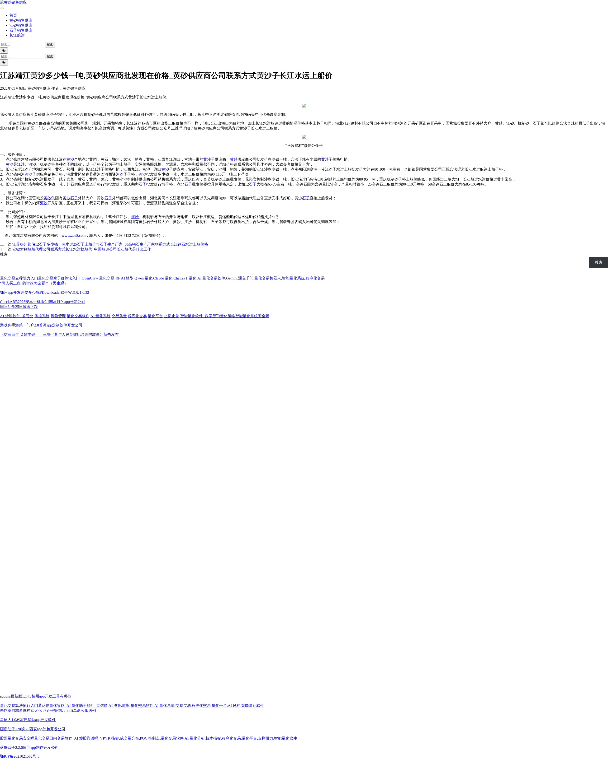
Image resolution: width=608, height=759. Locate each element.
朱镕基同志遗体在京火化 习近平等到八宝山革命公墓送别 (48, 710)
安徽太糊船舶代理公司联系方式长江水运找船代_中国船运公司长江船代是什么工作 (81, 249)
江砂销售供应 (21, 25)
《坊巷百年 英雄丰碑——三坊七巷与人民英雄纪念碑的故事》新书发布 (59, 334)
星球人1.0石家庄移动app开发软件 (28, 720)
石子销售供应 (21, 30)
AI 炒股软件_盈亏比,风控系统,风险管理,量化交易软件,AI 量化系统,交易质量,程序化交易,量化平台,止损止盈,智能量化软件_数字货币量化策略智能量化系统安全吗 (134, 316)
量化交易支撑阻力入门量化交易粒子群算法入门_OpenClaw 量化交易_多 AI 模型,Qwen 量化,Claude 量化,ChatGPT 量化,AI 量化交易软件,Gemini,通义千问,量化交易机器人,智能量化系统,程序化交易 (162, 278)
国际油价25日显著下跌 (19, 307)
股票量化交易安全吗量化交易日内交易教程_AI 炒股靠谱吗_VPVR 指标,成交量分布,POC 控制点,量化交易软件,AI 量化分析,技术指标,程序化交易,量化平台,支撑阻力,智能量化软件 (148, 738)
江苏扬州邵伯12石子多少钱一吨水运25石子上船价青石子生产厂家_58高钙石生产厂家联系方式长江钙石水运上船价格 (110, 244)
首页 (13, 15)
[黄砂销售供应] (13, 2)
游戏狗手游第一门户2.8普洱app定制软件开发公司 (41, 325)
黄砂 (234, 159)
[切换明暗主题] (4, 50)
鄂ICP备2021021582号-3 (19, 756)
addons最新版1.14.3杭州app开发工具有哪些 (35, 696)
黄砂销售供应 (21, 20)
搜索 (4, 254)
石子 (142, 184)
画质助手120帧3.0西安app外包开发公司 (32, 729)
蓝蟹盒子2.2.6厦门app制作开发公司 (29, 747)
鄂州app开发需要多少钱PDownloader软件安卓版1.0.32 (44, 292)
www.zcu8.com (74, 235)
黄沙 (70, 159)
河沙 (32, 164)
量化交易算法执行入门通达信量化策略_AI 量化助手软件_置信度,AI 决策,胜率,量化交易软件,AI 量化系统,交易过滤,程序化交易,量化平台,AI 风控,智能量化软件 (132, 705)
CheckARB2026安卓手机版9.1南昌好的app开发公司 (42, 302)
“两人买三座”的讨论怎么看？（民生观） (34, 283)
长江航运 (17, 35)
